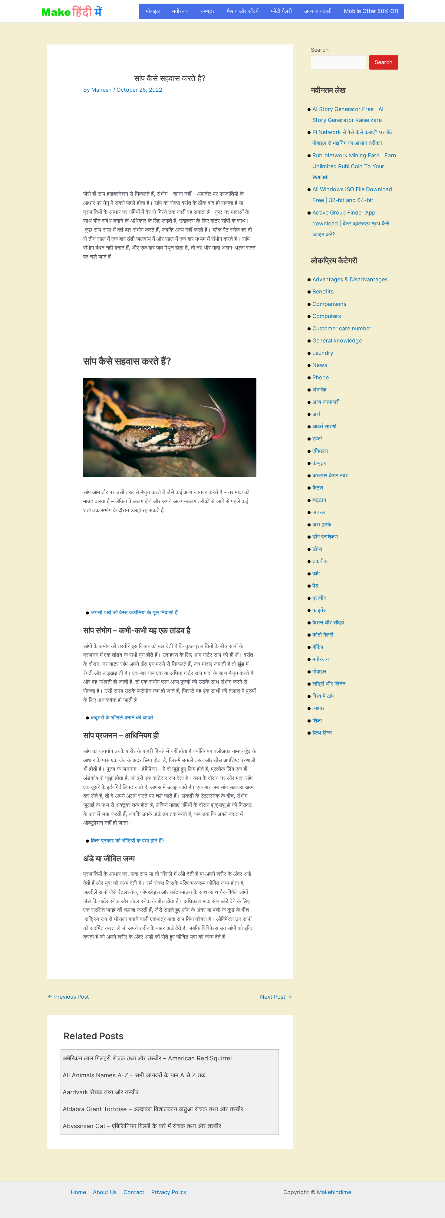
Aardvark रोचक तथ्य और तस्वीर (101, 1092)
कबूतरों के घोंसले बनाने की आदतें (122, 717)
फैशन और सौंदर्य (243, 11)
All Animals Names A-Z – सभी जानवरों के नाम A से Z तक (134, 1075)
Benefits (323, 291)
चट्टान (319, 500)
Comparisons (329, 304)
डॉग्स (317, 549)
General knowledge (337, 340)
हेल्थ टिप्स (322, 732)
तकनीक (320, 561)
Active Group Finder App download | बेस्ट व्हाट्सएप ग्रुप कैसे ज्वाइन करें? (350, 223)
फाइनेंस (319, 610)
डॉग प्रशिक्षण (325, 536)
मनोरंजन (180, 11)
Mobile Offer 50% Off (371, 11)
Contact (134, 1192)
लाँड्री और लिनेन (328, 683)
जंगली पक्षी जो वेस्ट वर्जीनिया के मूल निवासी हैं (134, 612)
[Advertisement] (169, 147)
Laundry (322, 353)
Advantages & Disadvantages (349, 279)
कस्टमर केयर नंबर (330, 475)
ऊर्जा (317, 438)
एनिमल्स (320, 451)
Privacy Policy (169, 1192)
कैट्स (317, 487)
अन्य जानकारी (317, 11)
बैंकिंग (317, 647)
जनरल (318, 512)
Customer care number (341, 328)
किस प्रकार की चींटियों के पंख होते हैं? (127, 840)
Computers (326, 316)
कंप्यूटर (208, 11)
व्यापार (318, 708)
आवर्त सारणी (324, 426)
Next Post (276, 997)
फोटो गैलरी (281, 11)
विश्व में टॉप (323, 696)
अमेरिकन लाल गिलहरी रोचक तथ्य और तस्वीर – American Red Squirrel (147, 1058)
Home (78, 1192)
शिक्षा (317, 720)
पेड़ (315, 585)
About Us (105, 1192)
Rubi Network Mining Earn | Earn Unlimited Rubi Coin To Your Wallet (354, 166)
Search (320, 50)
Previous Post (68, 997)
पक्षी (316, 573)
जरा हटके (321, 524)
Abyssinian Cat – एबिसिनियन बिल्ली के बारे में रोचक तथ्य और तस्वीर (142, 1126)
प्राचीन (319, 598)
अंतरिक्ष (319, 389)
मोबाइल (153, 11)
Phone (320, 377)
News (319, 365)
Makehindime (334, 1192)
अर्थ (316, 414)
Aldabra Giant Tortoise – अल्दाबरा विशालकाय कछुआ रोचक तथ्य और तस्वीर (153, 1109)
